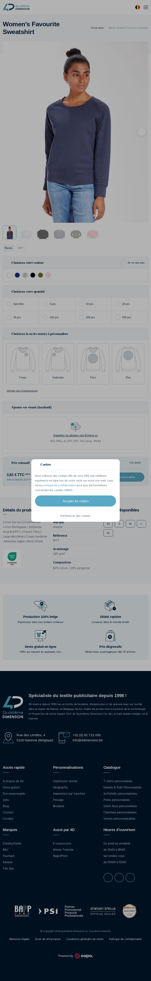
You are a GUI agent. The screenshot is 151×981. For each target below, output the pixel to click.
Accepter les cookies (75, 501)
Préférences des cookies (75, 516)
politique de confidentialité (59, 485)
